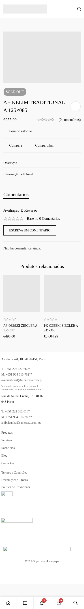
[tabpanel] (42, 230)
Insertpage (53, 561)
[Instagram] (79, 573)
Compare (15, 145)
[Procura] (79, 9)
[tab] (16, 194)
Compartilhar (44, 145)
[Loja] (25, 603)
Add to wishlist (76, 106)
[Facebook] (40, 573)
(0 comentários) (70, 120)
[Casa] (8, 603)
